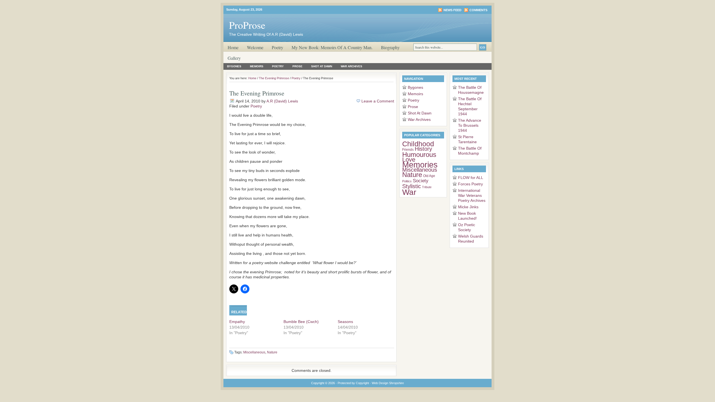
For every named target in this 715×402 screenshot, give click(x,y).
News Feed (452, 10)
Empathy (237, 321)
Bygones (234, 66)
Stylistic (411, 186)
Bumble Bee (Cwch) (301, 321)
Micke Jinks (468, 207)
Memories (420, 164)
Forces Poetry (470, 184)
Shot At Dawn (321, 66)
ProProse (247, 25)
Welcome (255, 47)
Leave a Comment (377, 101)
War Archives (351, 66)
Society (420, 180)
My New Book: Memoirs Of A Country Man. (332, 47)
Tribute (427, 187)
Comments (478, 10)
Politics (407, 181)
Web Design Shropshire (388, 383)
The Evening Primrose (274, 78)
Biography (390, 47)
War (409, 192)
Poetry (277, 47)
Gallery (234, 58)
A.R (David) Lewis (282, 101)
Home (233, 47)
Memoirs (256, 66)
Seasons (345, 321)
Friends (408, 150)
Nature (272, 352)
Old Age (429, 176)
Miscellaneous (254, 352)
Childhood (418, 144)
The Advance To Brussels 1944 (469, 125)
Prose (297, 66)
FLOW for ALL (470, 177)
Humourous (419, 154)
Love (408, 159)
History (423, 149)
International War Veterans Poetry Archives (471, 195)
